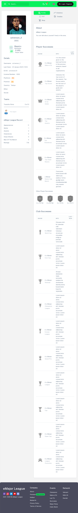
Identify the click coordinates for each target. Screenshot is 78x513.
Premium (37, 494)
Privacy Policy (34, 503)
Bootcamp (53, 501)
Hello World (54, 507)
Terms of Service (35, 506)
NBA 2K (65, 495)
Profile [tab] (42, 13)
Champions (53, 492)
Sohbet (32, 497)
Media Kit (33, 500)
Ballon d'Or (53, 495)
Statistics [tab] (58, 13)
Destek (65, 498)
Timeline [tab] (58, 16)
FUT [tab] (43, 16)
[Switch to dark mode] (44, 4)
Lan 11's (52, 498)
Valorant (65, 492)
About (32, 491)
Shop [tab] (42, 20)
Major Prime (54, 504)
